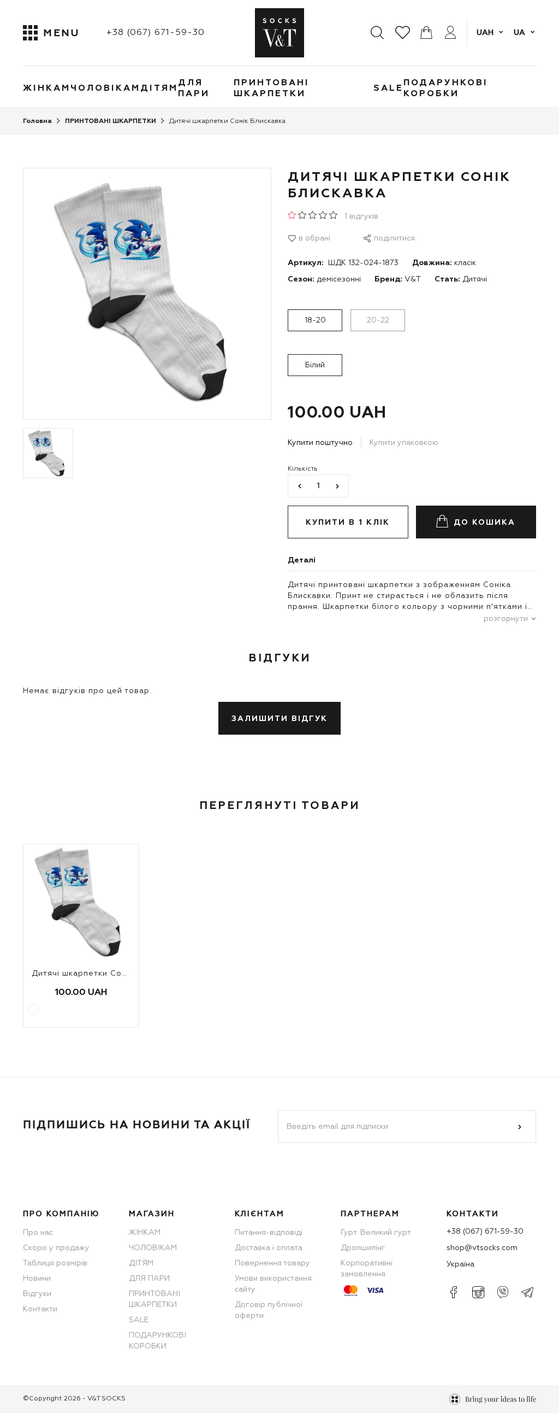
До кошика (484, 522)
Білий (315, 365)
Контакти (40, 1309)
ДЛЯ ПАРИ (194, 88)
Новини (37, 1278)
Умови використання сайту (273, 1284)
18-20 (315, 320)
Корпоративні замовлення (367, 1268)
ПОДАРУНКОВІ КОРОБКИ (445, 88)
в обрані (314, 238)
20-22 (378, 320)
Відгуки (37, 1294)
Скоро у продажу (56, 1248)
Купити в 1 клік (348, 522)
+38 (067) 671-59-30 (155, 32)
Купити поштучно (320, 443)
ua (519, 33)
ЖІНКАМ (46, 88)
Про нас (38, 1232)
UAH (485, 33)
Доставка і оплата (268, 1248)
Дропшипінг (363, 1248)
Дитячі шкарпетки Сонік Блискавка (105, 973)
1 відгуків (361, 216)
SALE (388, 88)
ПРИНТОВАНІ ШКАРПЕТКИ (272, 88)
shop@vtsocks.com (482, 1248)
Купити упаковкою (404, 443)
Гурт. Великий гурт (376, 1232)
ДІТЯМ (159, 88)
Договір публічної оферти (268, 1310)
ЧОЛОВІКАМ (105, 88)
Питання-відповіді (268, 1232)
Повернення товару (272, 1263)
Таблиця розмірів (55, 1263)
